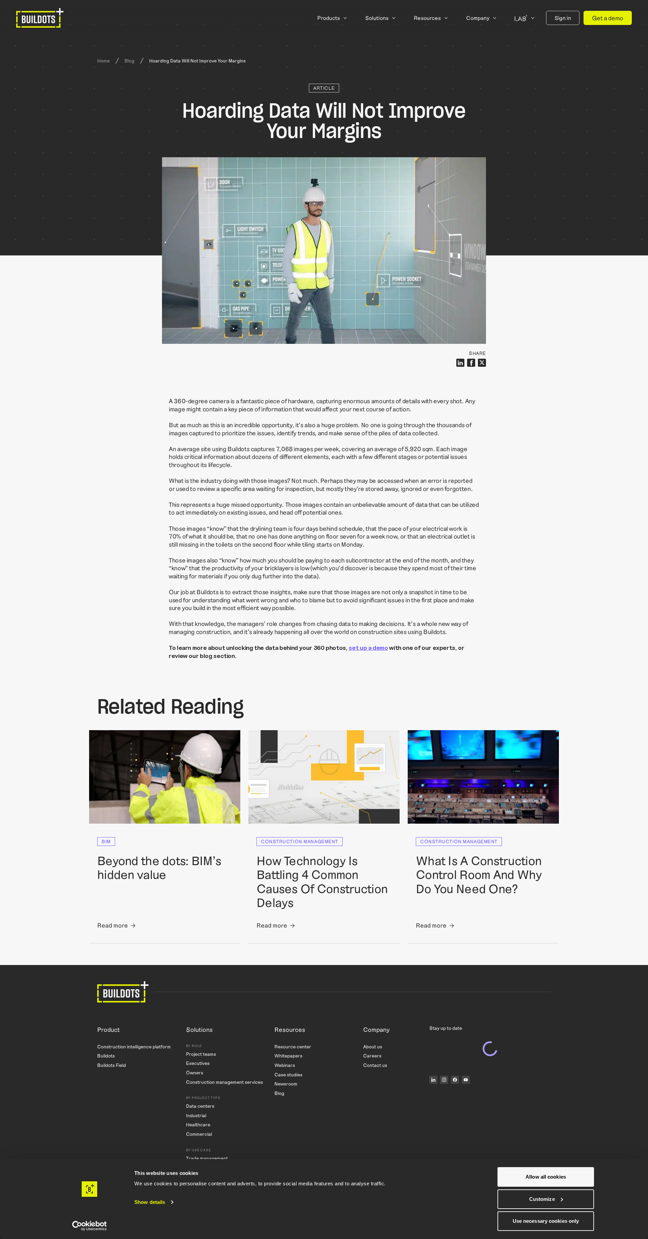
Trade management (207, 1158)
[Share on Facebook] (471, 363)
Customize (542, 1199)
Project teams (201, 1054)
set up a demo (368, 647)
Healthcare (198, 1124)
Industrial (196, 1115)
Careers (372, 1055)
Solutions (376, 18)
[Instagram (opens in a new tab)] (444, 1080)
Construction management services (224, 1081)
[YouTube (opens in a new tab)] (466, 1080)
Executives (198, 1063)
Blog (129, 60)
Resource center (292, 1046)
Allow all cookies (545, 1177)
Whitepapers (288, 1055)
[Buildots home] (39, 18)
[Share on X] (482, 363)
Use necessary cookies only (546, 1221)
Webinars (284, 1065)
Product (108, 1029)
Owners (194, 1072)
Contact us (375, 1065)
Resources (427, 18)
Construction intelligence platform (134, 1046)
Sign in (563, 18)
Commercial (199, 1134)
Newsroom (285, 1083)
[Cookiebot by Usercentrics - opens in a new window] (89, 1226)
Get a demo (607, 18)
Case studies (288, 1074)
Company (477, 18)
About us (372, 1046)
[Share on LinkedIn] (460, 363)
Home (103, 60)
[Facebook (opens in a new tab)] (455, 1080)
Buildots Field (111, 1065)
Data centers (200, 1106)
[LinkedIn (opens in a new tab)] (433, 1080)
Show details (149, 1202)
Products (328, 18)
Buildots (106, 1055)
